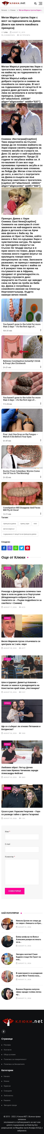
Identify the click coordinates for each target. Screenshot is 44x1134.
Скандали (8, 1091)
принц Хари (24, 524)
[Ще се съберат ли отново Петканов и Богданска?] (22, 711)
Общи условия (9, 1054)
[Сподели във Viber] (9, 548)
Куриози (7, 1086)
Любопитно (8, 1096)
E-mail (7, 844)
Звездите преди (10, 1105)
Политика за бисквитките (14, 1064)
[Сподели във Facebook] (4, 548)
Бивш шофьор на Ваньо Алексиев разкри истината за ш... (28, 939)
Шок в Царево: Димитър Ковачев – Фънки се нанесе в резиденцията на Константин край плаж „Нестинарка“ (20, 685)
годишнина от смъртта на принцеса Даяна (19, 534)
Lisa (6, 32)
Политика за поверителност (15, 1059)
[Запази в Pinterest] (27, 548)
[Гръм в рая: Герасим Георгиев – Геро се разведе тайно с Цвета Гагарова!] (22, 796)
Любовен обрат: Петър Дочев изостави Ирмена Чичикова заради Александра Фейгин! (19, 770)
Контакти (7, 1050)
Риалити (7, 1100)
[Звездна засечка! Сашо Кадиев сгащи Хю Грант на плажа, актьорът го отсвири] (7, 959)
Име (7, 831)
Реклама (7, 1045)
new (35, 524)
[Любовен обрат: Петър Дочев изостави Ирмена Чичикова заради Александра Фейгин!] (22, 752)
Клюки (12, 10)
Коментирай (14, 891)
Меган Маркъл (8, 529)
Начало (4, 10)
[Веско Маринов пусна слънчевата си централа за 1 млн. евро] (22, 626)
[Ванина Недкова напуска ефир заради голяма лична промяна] (7, 994)
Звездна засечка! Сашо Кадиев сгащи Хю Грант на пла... (28, 957)
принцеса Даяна (9, 524)
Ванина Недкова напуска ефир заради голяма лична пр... (28, 992)
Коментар (10, 857)
